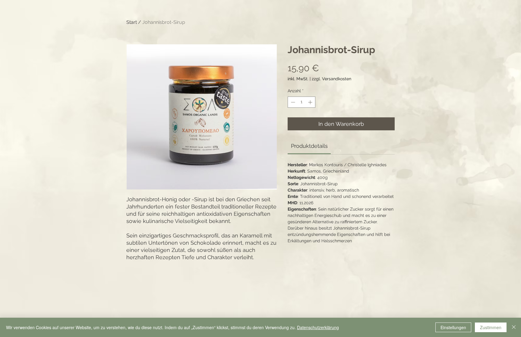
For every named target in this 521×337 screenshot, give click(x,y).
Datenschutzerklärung (318, 327)
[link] (309, 146)
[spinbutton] (301, 102)
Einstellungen (453, 327)
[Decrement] (292, 102)
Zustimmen (490, 327)
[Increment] (310, 102)
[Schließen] (513, 327)
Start (131, 22)
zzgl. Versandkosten (331, 78)
